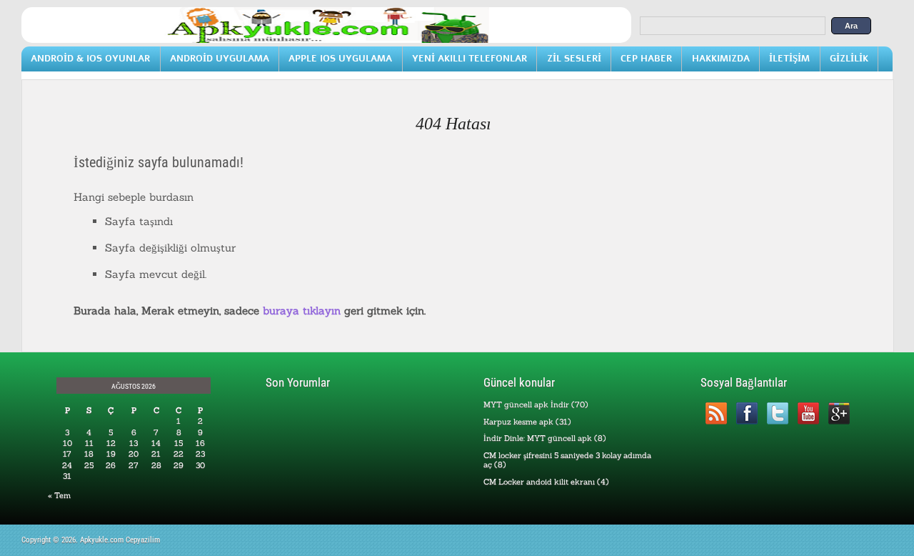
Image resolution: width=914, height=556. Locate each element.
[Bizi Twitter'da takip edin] (777, 413)
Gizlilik (849, 58)
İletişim (789, 58)
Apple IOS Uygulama (340, 58)
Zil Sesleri (574, 58)
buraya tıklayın (302, 310)
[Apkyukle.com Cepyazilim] (326, 40)
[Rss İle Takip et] (716, 413)
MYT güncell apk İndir (526, 404)
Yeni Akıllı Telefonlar (469, 58)
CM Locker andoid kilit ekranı (539, 482)
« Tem (59, 495)
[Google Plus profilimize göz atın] (838, 413)
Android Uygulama (219, 58)
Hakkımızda (721, 58)
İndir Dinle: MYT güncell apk (537, 438)
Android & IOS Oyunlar (90, 58)
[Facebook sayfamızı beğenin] (746, 413)
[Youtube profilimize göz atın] (808, 413)
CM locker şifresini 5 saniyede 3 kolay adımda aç (567, 460)
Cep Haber (646, 58)
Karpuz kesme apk (518, 422)
